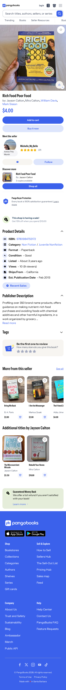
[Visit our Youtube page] (39, 665)
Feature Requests (47, 628)
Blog (7, 628)
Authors (10, 569)
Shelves (10, 576)
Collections (12, 556)
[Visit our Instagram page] (33, 665)
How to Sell (44, 550)
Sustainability (13, 622)
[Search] (59, 14)
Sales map (43, 576)
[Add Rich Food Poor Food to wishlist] (61, 30)
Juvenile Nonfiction (50, 244)
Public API (11, 648)
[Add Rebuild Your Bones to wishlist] (44, 439)
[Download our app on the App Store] (15, 533)
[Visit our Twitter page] (26, 665)
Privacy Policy (40, 677)
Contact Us (44, 616)
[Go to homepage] (11, 5)
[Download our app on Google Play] (35, 533)
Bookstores (12, 550)
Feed (40, 582)
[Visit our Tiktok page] (46, 665)
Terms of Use (25, 677)
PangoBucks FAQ (47, 622)
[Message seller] (17, 162)
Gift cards (11, 589)
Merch (9, 641)
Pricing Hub (44, 569)
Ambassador (13, 635)
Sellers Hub (44, 556)
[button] (33, 231)
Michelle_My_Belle (29, 146)
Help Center (44, 609)
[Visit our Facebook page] (20, 665)
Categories (12, 563)
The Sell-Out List (47, 563)
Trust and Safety (15, 616)
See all (60, 368)
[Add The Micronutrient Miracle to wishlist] (20, 439)
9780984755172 (26, 239)
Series (9, 582)
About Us (11, 609)
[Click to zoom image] (33, 58)
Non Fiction (29, 244)
